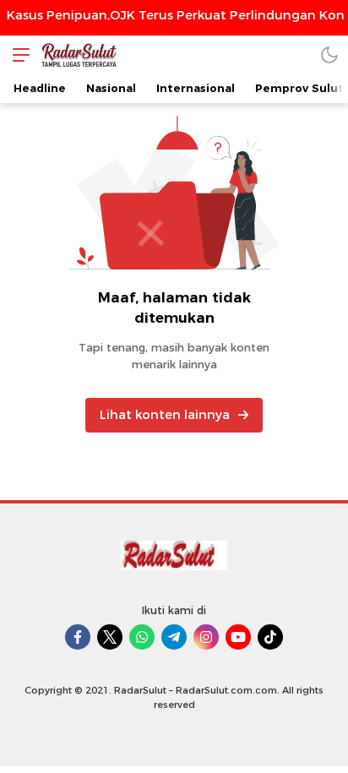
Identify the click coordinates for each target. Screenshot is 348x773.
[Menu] (17, 54)
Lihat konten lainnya (165, 414)
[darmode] (329, 54)
